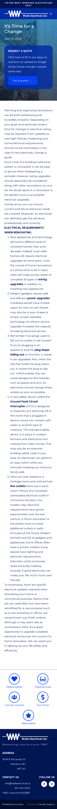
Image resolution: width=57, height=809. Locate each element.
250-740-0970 (22, 788)
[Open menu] (51, 14)
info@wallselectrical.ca (17, 783)
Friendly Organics (46, 804)
